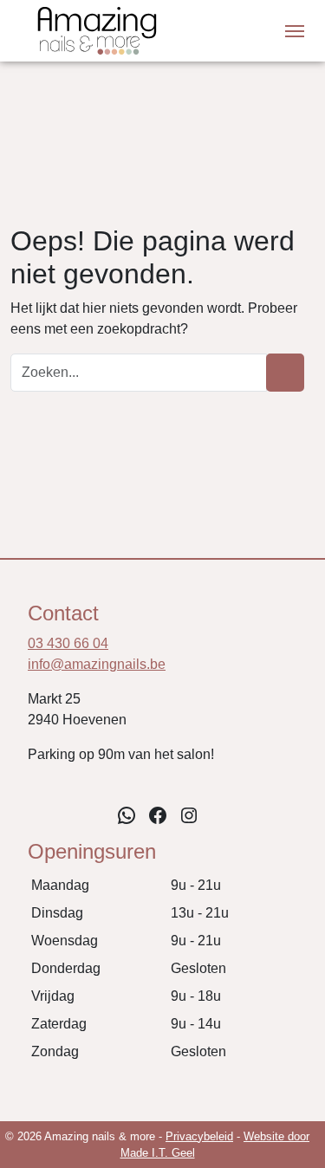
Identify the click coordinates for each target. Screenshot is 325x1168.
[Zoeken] (285, 373)
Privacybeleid (199, 1136)
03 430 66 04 (68, 643)
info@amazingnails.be (97, 664)
